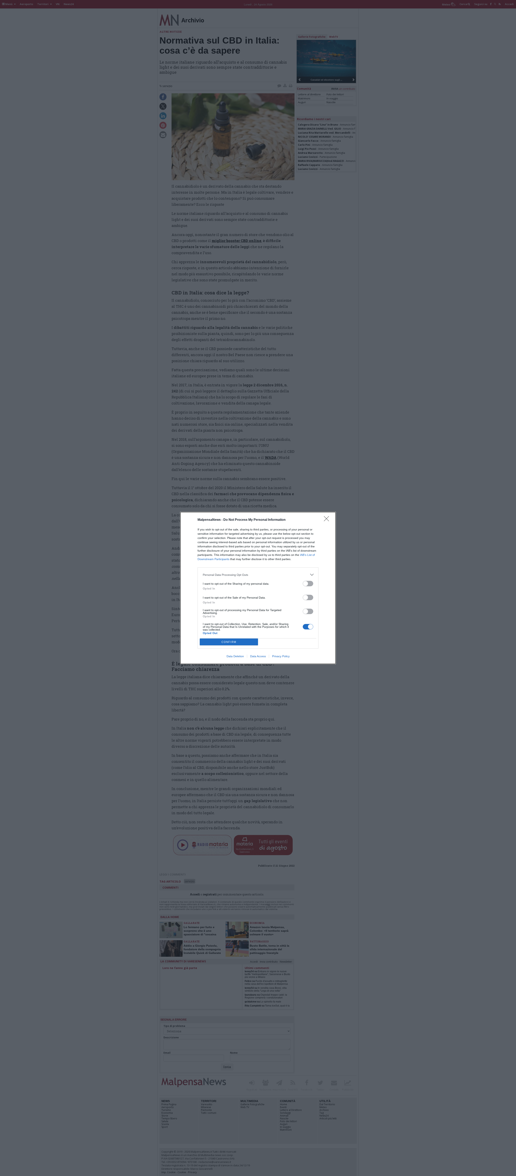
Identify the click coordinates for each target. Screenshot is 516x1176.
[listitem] (258, 575)
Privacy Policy (281, 656)
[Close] (328, 520)
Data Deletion (235, 656)
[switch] (308, 583)
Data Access (258, 656)
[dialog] (258, 588)
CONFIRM (229, 642)
